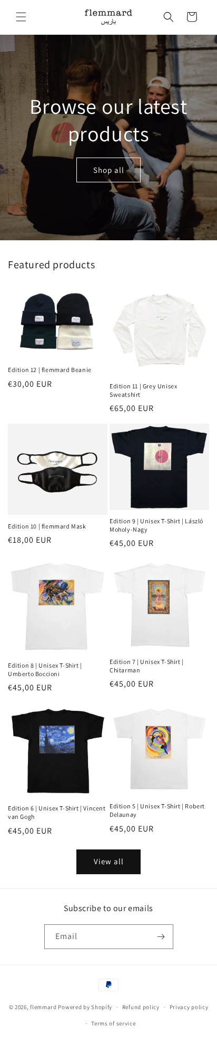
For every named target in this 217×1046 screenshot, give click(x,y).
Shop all (108, 170)
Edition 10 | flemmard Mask (47, 526)
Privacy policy (189, 1007)
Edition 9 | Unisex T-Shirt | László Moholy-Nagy (156, 525)
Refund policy (141, 1007)
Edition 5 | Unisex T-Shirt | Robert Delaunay (157, 810)
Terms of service (113, 1023)
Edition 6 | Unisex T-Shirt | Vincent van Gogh (57, 812)
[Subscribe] (161, 936)
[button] (21, 16)
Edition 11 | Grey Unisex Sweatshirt (143, 390)
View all (109, 861)
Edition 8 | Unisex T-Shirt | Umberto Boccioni (45, 669)
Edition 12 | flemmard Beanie (50, 370)
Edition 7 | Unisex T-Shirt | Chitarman (147, 666)
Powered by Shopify (85, 1007)
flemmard (43, 1007)
